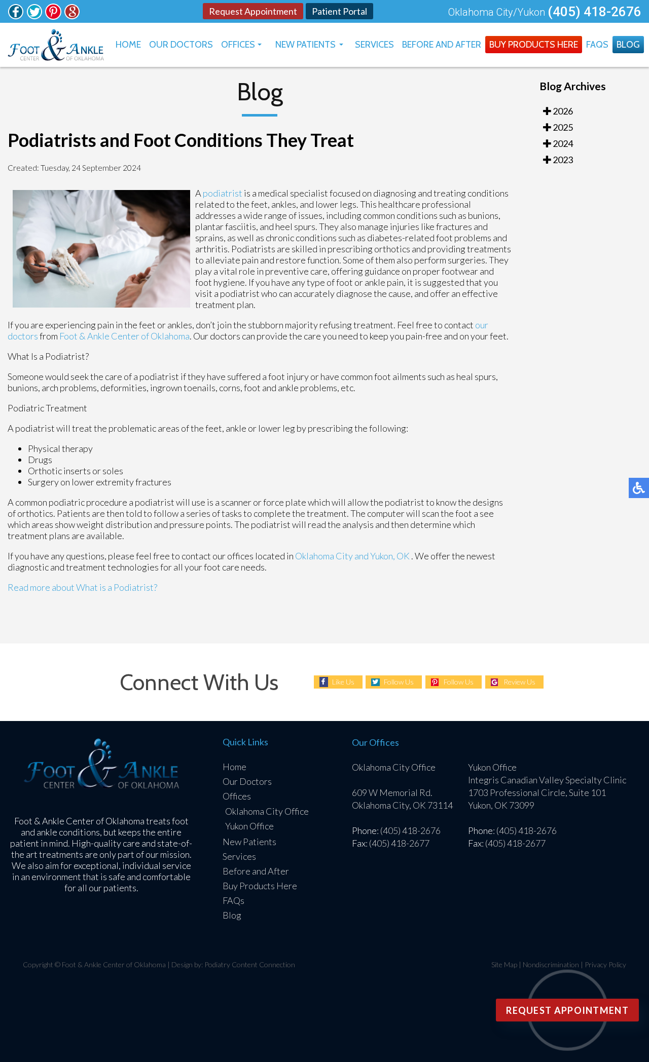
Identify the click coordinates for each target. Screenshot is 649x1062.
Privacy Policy (605, 964)
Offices (238, 44)
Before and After (441, 44)
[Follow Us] (16, 16)
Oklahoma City (324, 555)
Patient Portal (339, 11)
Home (128, 44)
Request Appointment (253, 11)
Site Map (504, 964)
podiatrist (223, 193)
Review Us (519, 681)
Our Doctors (181, 44)
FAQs (597, 44)
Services (374, 44)
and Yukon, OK (382, 555)
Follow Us (399, 681)
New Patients (305, 44)
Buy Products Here (533, 44)
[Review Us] (72, 16)
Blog (628, 44)
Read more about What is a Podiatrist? (82, 587)
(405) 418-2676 (594, 11)
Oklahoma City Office (267, 811)
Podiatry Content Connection (249, 964)
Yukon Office (249, 825)
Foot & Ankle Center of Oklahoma (124, 336)
